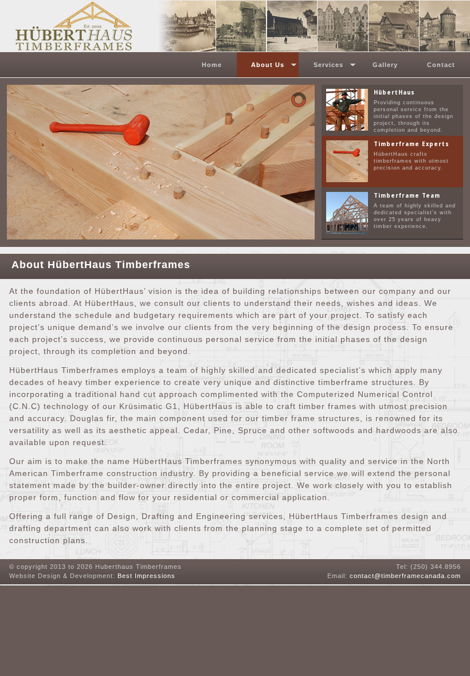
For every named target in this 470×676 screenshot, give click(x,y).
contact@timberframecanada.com (405, 575)
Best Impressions (146, 575)
